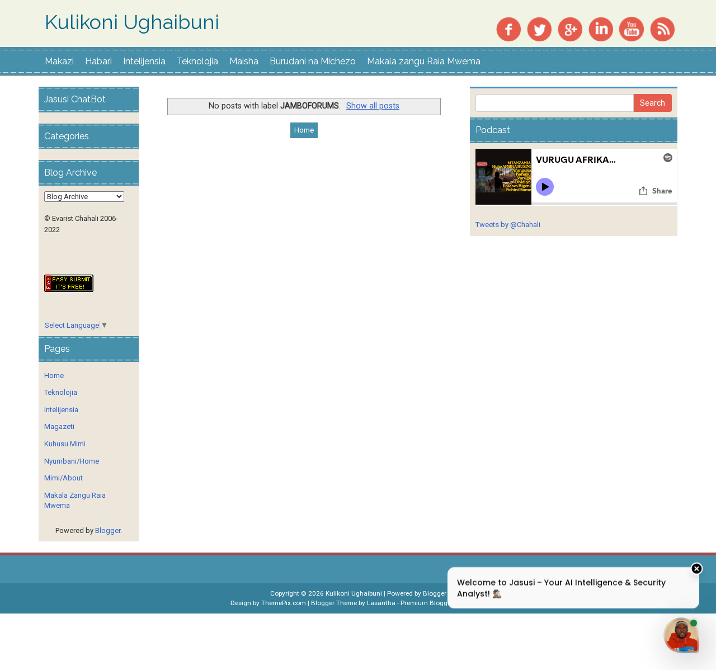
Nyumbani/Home (71, 461)
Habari (98, 61)
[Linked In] (600, 28)
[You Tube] (631, 28)
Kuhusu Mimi (65, 444)
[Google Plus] (570, 28)
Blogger (107, 530)
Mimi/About (63, 478)
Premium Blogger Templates (443, 603)
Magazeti (59, 426)
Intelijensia (144, 61)
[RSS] (662, 28)
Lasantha (381, 603)
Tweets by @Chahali (507, 224)
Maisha (243, 61)
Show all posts (372, 105)
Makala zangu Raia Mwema (424, 61)
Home (304, 130)
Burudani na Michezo (313, 61)
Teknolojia (197, 61)
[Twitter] (539, 28)
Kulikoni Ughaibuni (132, 22)
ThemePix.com (283, 603)
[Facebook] (508, 28)
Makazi (59, 61)
